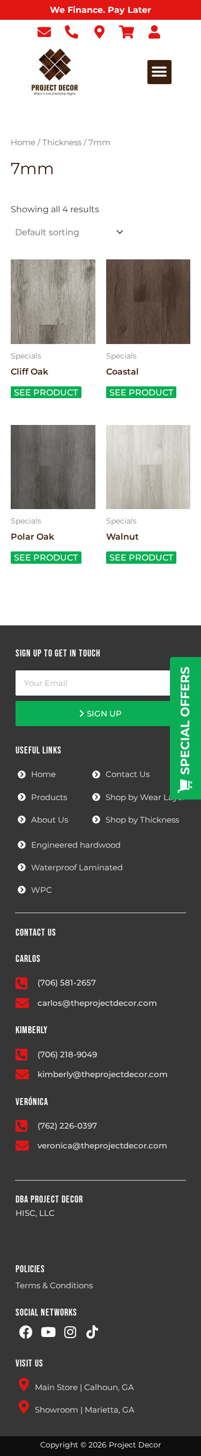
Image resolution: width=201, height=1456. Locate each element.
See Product (46, 392)
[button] (159, 72)
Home (23, 142)
